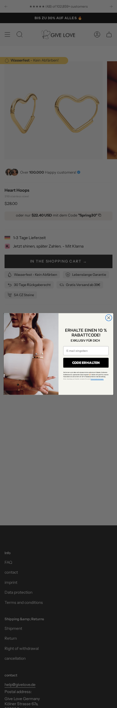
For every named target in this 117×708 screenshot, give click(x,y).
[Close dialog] (108, 317)
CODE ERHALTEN (86, 363)
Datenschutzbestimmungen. (97, 379)
